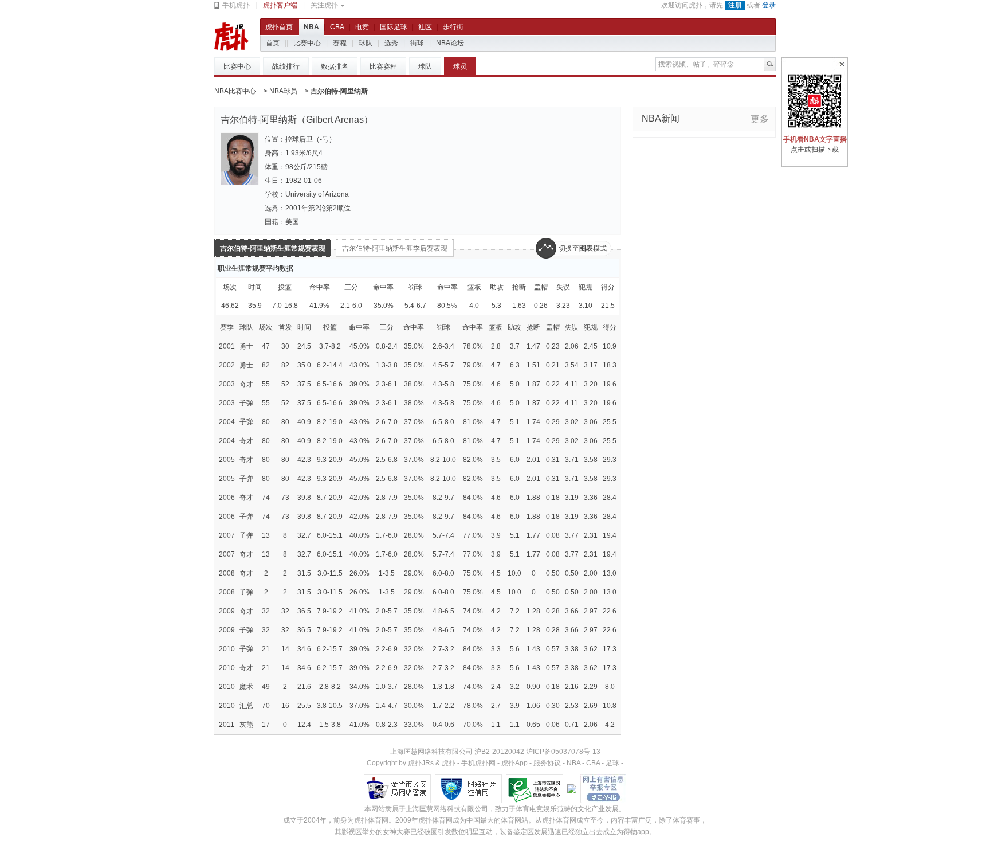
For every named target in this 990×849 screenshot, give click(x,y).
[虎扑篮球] (231, 36)
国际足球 (393, 27)
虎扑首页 (279, 27)
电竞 (362, 27)
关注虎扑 (324, 5)
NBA (311, 27)
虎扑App (514, 763)
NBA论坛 (450, 43)
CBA (337, 27)
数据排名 (334, 66)
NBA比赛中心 (235, 91)
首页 (273, 43)
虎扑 (448, 763)
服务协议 (547, 763)
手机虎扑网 (478, 763)
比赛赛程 (383, 66)
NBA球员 (283, 91)
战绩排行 (286, 66)
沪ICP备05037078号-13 (563, 752)
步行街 (453, 27)
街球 (417, 43)
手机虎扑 (236, 5)
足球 (612, 763)
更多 (760, 119)
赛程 (340, 43)
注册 (735, 5)
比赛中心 (307, 43)
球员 (460, 66)
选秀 (391, 43)
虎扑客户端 (280, 5)
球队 (365, 43)
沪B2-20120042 (499, 752)
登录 (769, 5)
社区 (425, 27)
